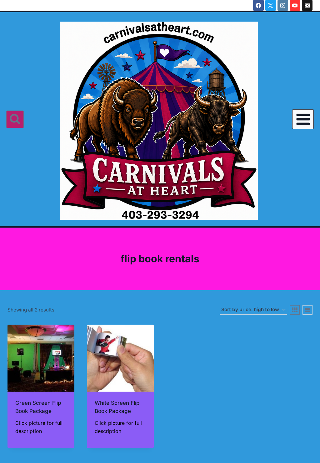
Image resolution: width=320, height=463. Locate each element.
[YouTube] (295, 5)
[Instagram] (283, 5)
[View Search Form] (15, 119)
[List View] (307, 310)
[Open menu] (303, 119)
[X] (270, 5)
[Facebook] (258, 5)
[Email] (307, 5)
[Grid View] (295, 310)
